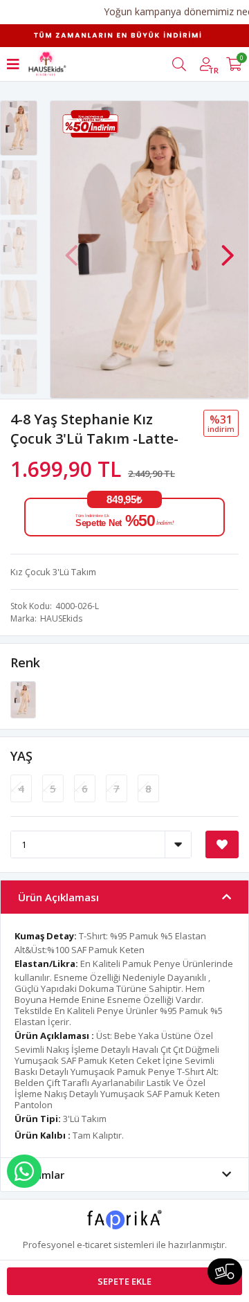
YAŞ (21, 756)
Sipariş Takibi (225, 1271)
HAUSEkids (61, 618)
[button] (227, 248)
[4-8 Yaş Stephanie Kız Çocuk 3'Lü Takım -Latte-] (23, 699)
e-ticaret (94, 1244)
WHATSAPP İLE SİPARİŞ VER (24, 1171)
